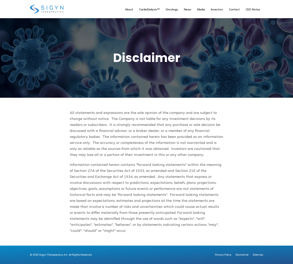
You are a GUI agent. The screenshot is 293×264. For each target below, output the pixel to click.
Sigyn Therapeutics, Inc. (53, 254)
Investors (217, 9)
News (187, 9)
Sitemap (258, 255)
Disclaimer (242, 255)
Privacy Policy (223, 255)
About (129, 9)
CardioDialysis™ (149, 9)
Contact (234, 9)
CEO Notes (253, 9)
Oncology (172, 9)
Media (201, 9)
